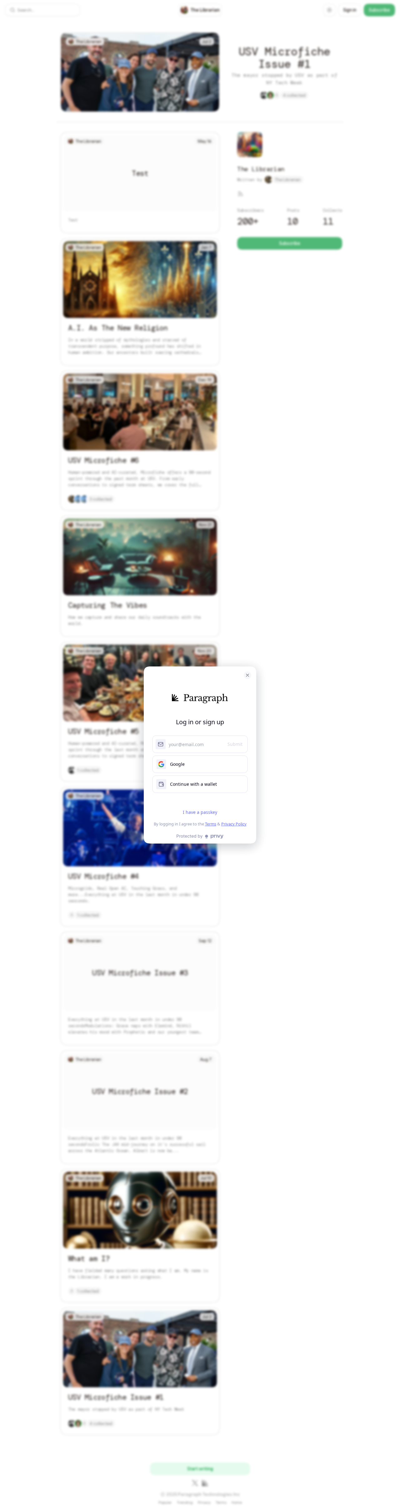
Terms (210, 824)
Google (177, 764)
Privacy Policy (234, 824)
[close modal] (247, 675)
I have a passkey (200, 812)
